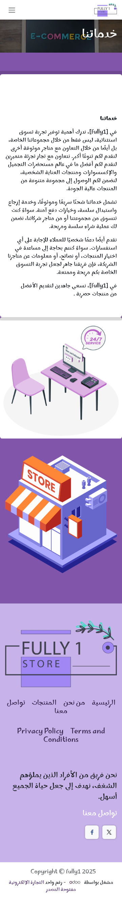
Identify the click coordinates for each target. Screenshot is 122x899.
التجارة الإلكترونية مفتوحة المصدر (42, 886)
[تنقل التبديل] (12, 10)
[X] (109, 832)
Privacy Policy (40, 732)
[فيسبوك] (92, 832)
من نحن (74, 703)
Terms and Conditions (74, 736)
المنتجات (44, 703)
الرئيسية (103, 703)
